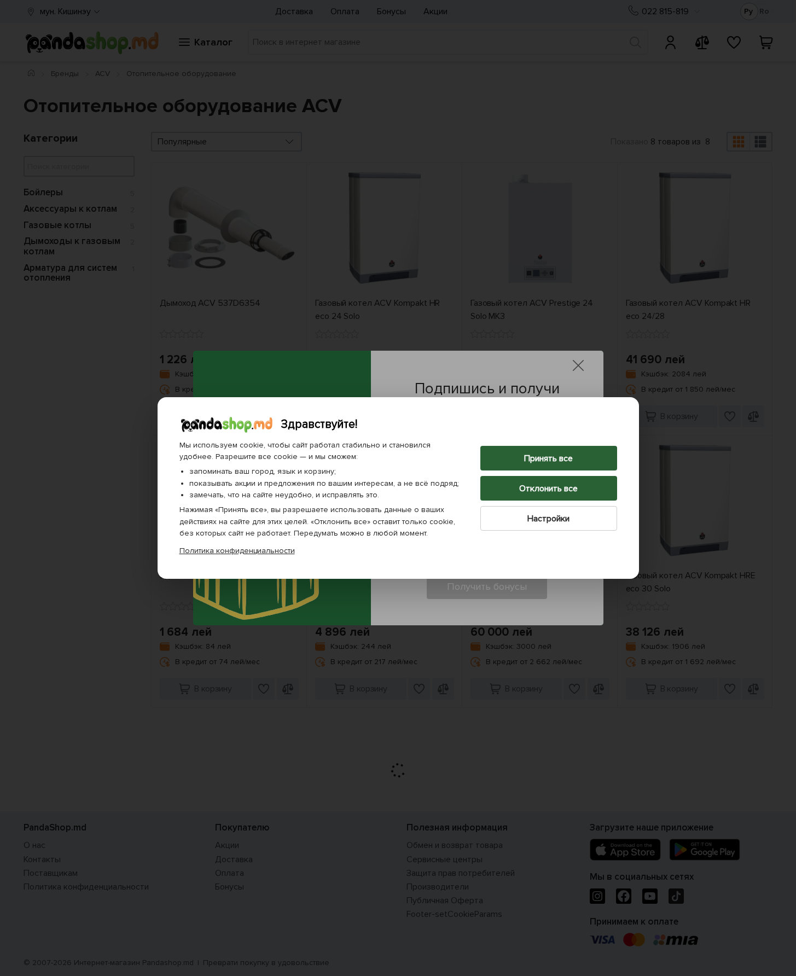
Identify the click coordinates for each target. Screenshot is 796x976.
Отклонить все (548, 488)
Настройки (548, 518)
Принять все (548, 458)
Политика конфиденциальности (237, 550)
